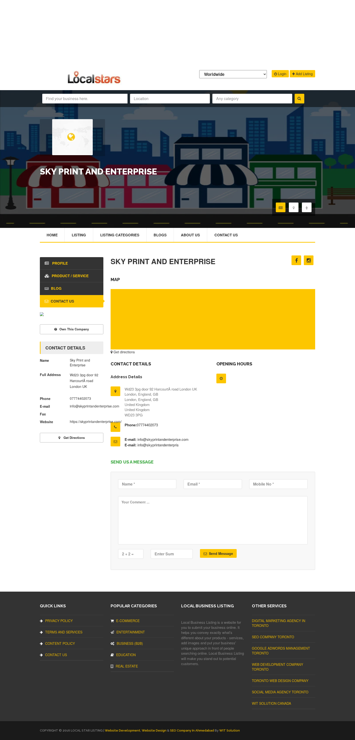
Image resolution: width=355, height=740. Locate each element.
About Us (190, 235)
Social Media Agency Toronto (280, 691)
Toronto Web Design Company (280, 680)
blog (56, 288)
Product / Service (70, 275)
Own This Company (74, 329)
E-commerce (128, 620)
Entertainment (130, 632)
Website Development (122, 730)
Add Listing (304, 73)
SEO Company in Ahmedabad (192, 730)
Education (126, 654)
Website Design (154, 730)
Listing (79, 235)
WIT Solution (229, 730)
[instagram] (308, 260)
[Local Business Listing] (95, 83)
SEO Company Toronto (273, 636)
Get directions (124, 351)
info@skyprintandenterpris (158, 444)
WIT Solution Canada (271, 703)
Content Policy (60, 643)
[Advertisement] (177, 34)
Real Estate (127, 666)
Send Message (220, 553)
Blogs (160, 235)
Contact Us (226, 235)
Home (52, 235)
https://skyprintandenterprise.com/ (96, 421)
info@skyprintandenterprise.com (163, 439)
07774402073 (147, 424)
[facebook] (296, 260)
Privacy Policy (59, 620)
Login (281, 73)
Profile (59, 263)
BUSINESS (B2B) (130, 643)
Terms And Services (63, 632)
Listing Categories (119, 235)
